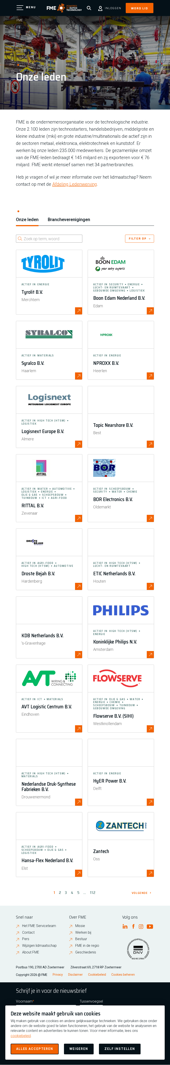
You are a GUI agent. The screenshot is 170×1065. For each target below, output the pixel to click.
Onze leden (27, 219)
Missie (80, 926)
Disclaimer (75, 974)
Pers (25, 939)
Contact (28, 932)
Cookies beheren (123, 974)
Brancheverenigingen (69, 219)
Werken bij (83, 932)
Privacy (58, 974)
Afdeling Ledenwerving (74, 184)
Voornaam (24, 1001)
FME (20, 20)
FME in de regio (87, 945)
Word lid (139, 8)
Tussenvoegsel (91, 1001)
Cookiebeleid (97, 974)
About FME (30, 952)
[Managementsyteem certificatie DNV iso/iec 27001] (138, 952)
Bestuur (81, 939)
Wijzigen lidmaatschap (39, 945)
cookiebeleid (21, 1036)
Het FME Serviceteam (39, 926)
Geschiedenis (85, 952)
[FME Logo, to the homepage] (64, 8)
